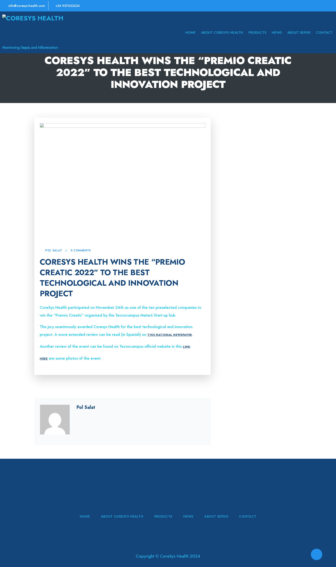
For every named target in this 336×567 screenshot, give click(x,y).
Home (190, 32)
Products (257, 32)
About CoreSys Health (222, 32)
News (277, 32)
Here (44, 359)
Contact (324, 32)
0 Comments (81, 250)
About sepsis (298, 32)
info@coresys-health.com (26, 5)
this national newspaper (169, 335)
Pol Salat (53, 250)
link (186, 347)
